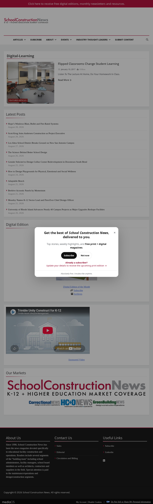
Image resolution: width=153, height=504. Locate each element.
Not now (85, 255)
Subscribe (69, 255)
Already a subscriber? (76, 264)
